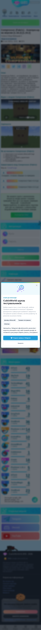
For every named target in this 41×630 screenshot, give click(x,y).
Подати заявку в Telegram (22, 338)
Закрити (20, 343)
